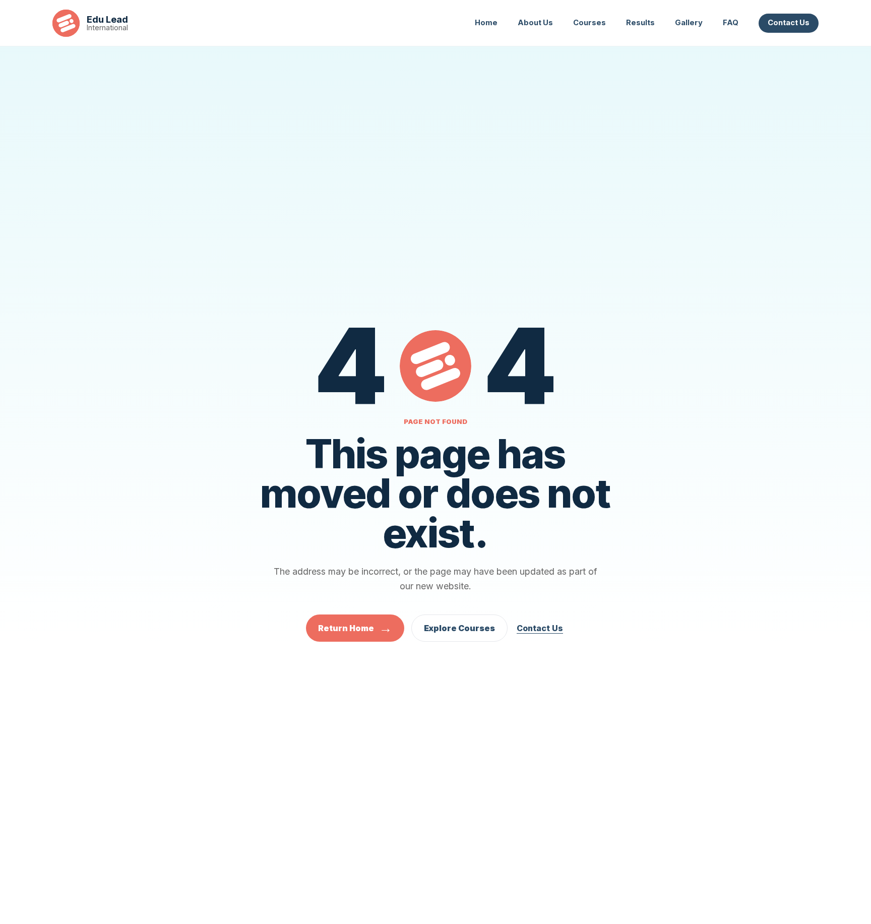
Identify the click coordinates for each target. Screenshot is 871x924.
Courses (589, 22)
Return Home (355, 628)
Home (486, 22)
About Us (535, 22)
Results (640, 22)
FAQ (730, 22)
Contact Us (789, 22)
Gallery (689, 22)
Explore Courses (459, 628)
